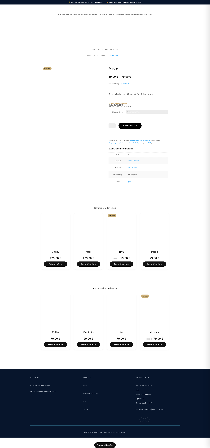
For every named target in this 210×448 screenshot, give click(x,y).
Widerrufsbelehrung (143, 394)
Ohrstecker (146, 141)
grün (120, 143)
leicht (124, 143)
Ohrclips (133, 141)
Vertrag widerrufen (105, 445)
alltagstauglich (113, 143)
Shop (96, 56)
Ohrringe (139, 141)
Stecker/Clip (117, 112)
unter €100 (147, 143)
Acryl (130, 161)
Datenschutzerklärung (144, 385)
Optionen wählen (55, 264)
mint (128, 143)
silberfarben (132, 168)
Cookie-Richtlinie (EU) (144, 403)
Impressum (140, 399)
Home (89, 56)
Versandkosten (125, 84)
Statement (140, 143)
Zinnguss (136, 161)
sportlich (133, 143)
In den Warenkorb (130, 126)
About (103, 56)
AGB (137, 390)
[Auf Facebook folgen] (142, 420)
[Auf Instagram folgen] (147, 420)
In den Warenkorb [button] (88, 264)
